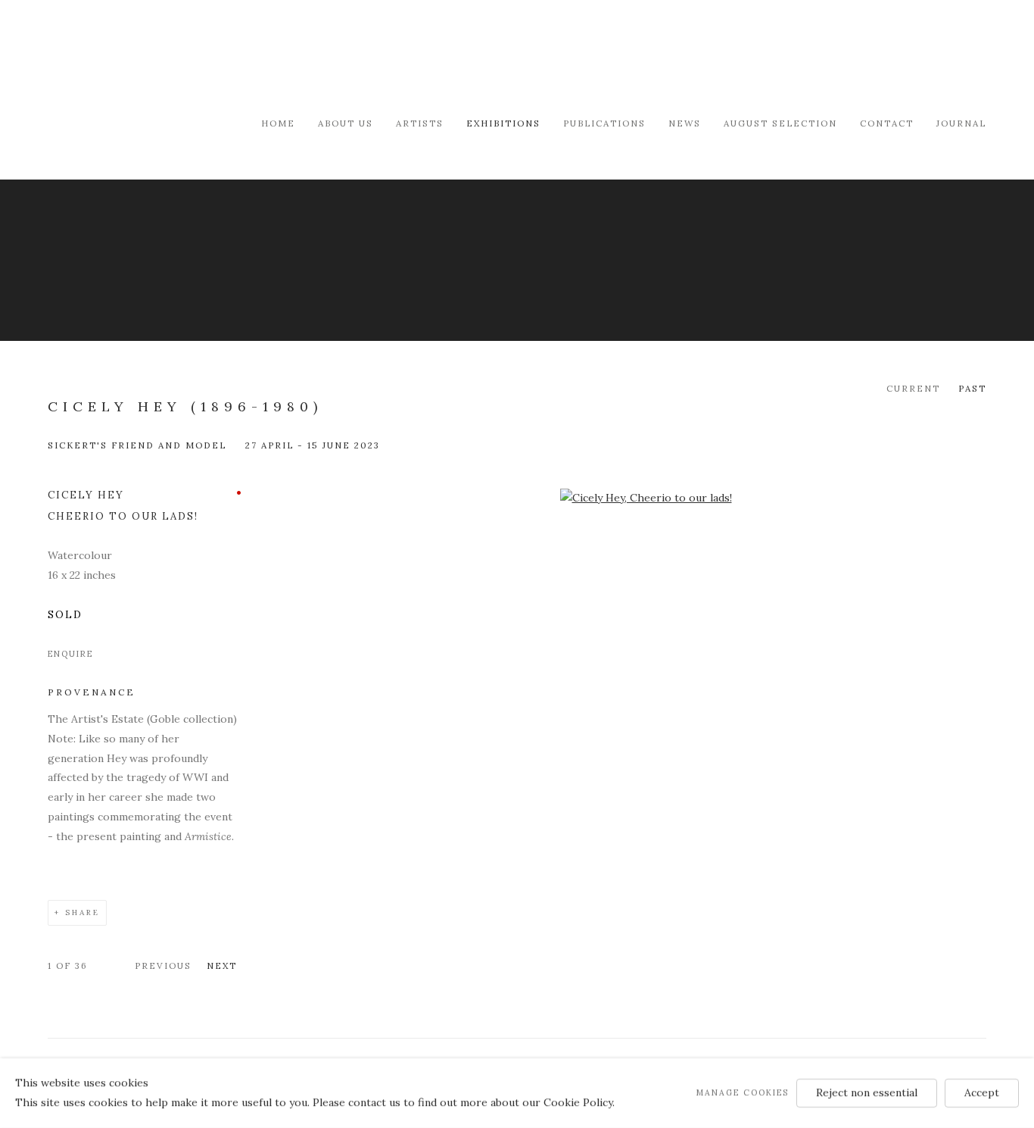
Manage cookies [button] (742, 1092)
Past (972, 388)
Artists (420, 123)
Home (278, 123)
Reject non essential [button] (866, 1092)
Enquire (70, 653)
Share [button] (82, 912)
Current (913, 388)
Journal (961, 123)
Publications (604, 123)
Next (222, 965)
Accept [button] (981, 1092)
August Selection (780, 123)
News (684, 123)
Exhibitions (503, 123)
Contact (887, 123)
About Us (345, 123)
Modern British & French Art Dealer (176, 56)
